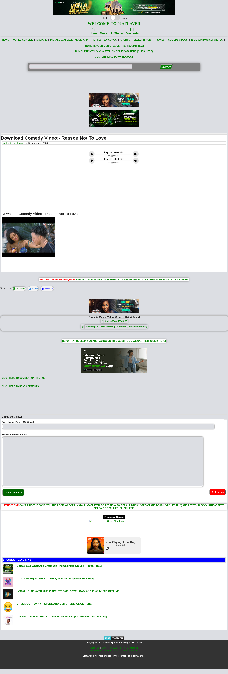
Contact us (132, 647)
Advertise (94, 650)
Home (93, 33)
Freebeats (132, 33)
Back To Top (217, 492)
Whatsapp (20, 288)
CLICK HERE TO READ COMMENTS (20, 386)
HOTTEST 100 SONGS (104, 39)
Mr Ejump (18, 143)
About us (95, 647)
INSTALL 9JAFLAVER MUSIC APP (69, 39)
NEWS (5, 39)
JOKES (160, 39)
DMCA (105, 647)
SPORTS (125, 39)
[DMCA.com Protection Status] (114, 639)
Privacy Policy (117, 647)
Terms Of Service (131, 650)
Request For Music (110, 650)
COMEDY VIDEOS (178, 39)
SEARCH (166, 67)
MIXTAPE (41, 39)
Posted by (7, 143)
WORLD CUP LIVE (23, 39)
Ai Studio (116, 33)
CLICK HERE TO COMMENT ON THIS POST (24, 378)
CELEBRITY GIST (143, 39)
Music (104, 33)
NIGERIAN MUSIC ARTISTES (207, 39)
